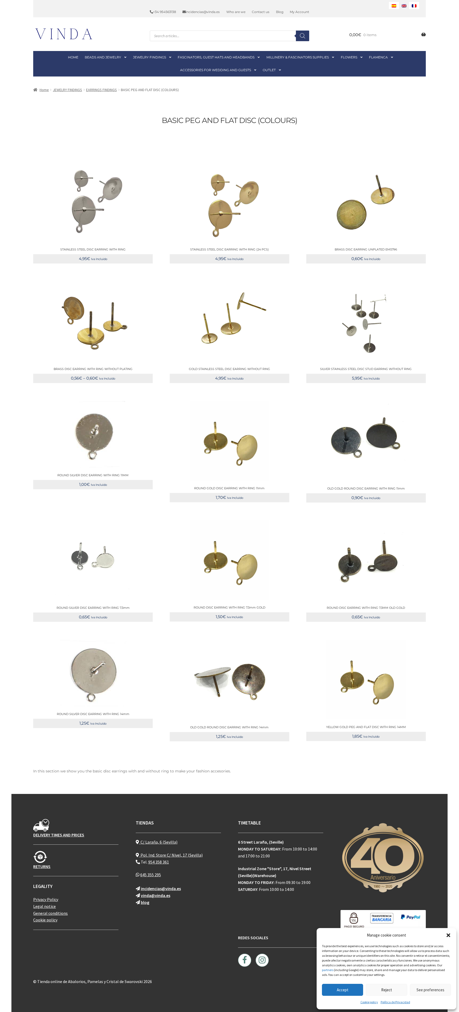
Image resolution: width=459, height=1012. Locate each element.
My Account (299, 12)
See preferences (430, 989)
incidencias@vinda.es (203, 12)
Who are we (235, 12)
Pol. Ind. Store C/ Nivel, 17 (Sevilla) (171, 855)
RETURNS (41, 866)
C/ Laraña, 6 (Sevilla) (158, 842)
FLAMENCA (378, 57)
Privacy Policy (45, 899)
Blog (279, 12)
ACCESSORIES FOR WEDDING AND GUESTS (215, 70)
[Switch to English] (404, 5)
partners (327, 970)
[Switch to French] (414, 5)
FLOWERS (349, 57)
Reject (386, 989)
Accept (342, 989)
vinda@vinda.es (155, 895)
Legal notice (44, 906)
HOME (73, 57)
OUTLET (269, 70)
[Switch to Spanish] (394, 5)
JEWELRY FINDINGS (149, 57)
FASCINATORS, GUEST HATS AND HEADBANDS (216, 57)
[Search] (302, 36)
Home (44, 89)
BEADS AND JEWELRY (103, 57)
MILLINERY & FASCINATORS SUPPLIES (297, 57)
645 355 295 (150, 874)
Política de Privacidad (395, 1002)
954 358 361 (158, 862)
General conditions (50, 913)
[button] (448, 935)
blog (145, 902)
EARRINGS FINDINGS (101, 89)
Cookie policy (369, 1002)
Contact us (260, 12)
